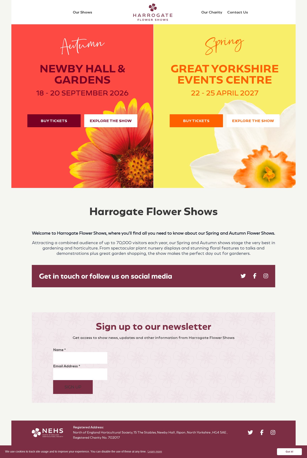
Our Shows (82, 12)
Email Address (66, 366)
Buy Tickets (54, 121)
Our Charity (211, 12)
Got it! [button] (289, 451)
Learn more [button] (155, 451)
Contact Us (237, 12)
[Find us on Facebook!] (254, 276)
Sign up (72, 387)
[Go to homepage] (152, 12)
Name (59, 350)
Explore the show (111, 121)
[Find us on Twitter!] (243, 276)
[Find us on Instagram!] (265, 276)
